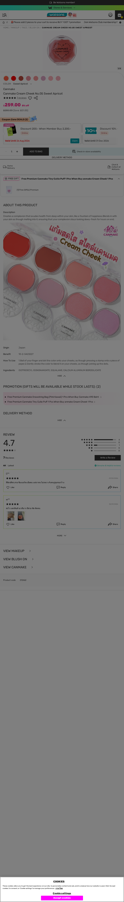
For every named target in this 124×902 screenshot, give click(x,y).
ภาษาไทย (59, 888)
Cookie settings (62, 893)
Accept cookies (62, 898)
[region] (62, 889)
